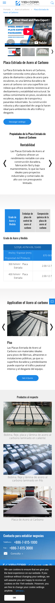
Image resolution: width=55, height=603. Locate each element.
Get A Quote (27, 378)
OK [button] (14, 598)
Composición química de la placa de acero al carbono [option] (43, 221)
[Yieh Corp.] (27, 3)
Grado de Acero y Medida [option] (12, 220)
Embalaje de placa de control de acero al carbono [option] (27, 221)
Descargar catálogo (17, 121)
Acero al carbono (22, 9)
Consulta (16, 553)
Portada (6, 9)
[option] (28, 32)
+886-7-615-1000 (25, 542)
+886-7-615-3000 (21, 547)
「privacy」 (20, 590)
